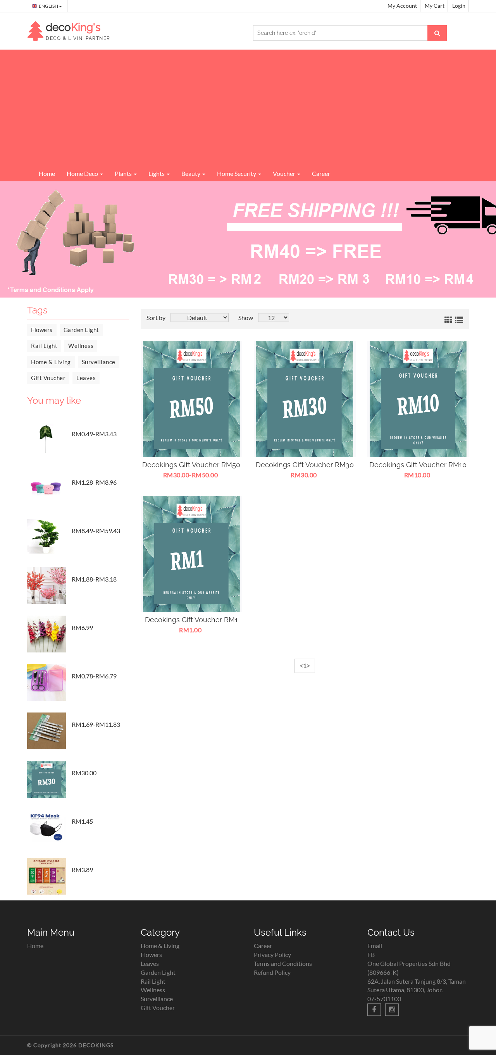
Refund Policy (272, 972)
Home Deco (83, 173)
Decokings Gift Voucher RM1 (191, 620)
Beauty (191, 173)
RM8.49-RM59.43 (96, 530)
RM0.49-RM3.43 (94, 433)
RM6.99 (82, 627)
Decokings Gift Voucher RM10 (418, 465)
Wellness (80, 345)
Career (321, 173)
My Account (402, 5)
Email (374, 945)
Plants (124, 173)
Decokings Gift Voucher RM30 (305, 465)
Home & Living (51, 361)
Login (458, 5)
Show (245, 317)
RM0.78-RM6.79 (94, 676)
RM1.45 (82, 821)
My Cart (434, 5)
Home (47, 173)
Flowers (42, 329)
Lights (157, 173)
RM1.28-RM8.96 (94, 482)
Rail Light (44, 345)
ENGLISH (49, 6)
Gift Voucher (48, 377)
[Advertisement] (248, 107)
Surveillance (98, 361)
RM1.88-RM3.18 (94, 579)
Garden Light (81, 329)
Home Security (237, 173)
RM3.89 (82, 869)
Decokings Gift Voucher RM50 (191, 465)
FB (371, 954)
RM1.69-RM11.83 (96, 724)
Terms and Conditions (283, 963)
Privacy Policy (272, 954)
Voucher (284, 173)
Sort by (155, 317)
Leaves (86, 377)
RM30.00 (84, 772)
